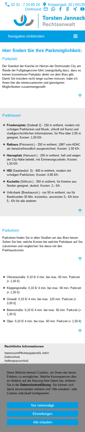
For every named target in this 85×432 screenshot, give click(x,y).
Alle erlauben (42, 422)
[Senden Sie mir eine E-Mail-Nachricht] (45, 9)
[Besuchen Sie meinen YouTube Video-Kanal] (82, 9)
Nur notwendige (42, 405)
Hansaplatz (14, 155)
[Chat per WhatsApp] (53, 9)
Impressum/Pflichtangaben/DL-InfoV (27, 353)
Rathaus (12, 144)
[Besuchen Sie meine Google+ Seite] (67, 9)
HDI (9, 170)
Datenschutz (12, 357)
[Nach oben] (80, 95)
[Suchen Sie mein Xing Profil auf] (75, 9)
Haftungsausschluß (16, 360)
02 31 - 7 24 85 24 (25, 5)
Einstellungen (42, 414)
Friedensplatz (16, 125)
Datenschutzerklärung (35, 385)
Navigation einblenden (26, 36)
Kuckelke (13, 181)
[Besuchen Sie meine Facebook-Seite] (60, 9)
